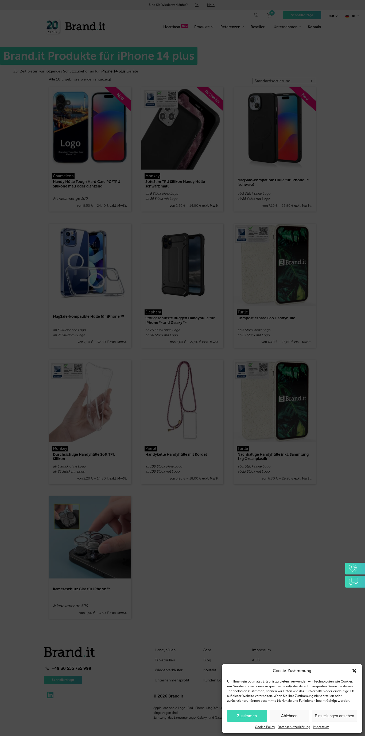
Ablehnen (289, 716)
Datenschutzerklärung (294, 727)
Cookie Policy (265, 727)
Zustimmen (247, 716)
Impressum (321, 727)
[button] (354, 670)
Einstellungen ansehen (334, 716)
